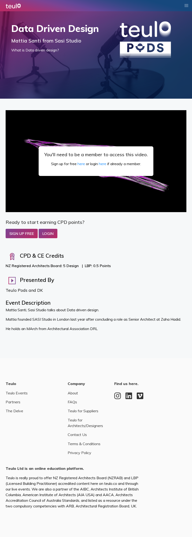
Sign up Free (21, 233)
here (81, 163)
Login (48, 233)
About (73, 393)
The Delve (14, 411)
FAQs (72, 402)
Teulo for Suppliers (83, 411)
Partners (13, 402)
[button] (186, 5)
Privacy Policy (79, 452)
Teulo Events (17, 393)
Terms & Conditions (84, 443)
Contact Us (77, 434)
